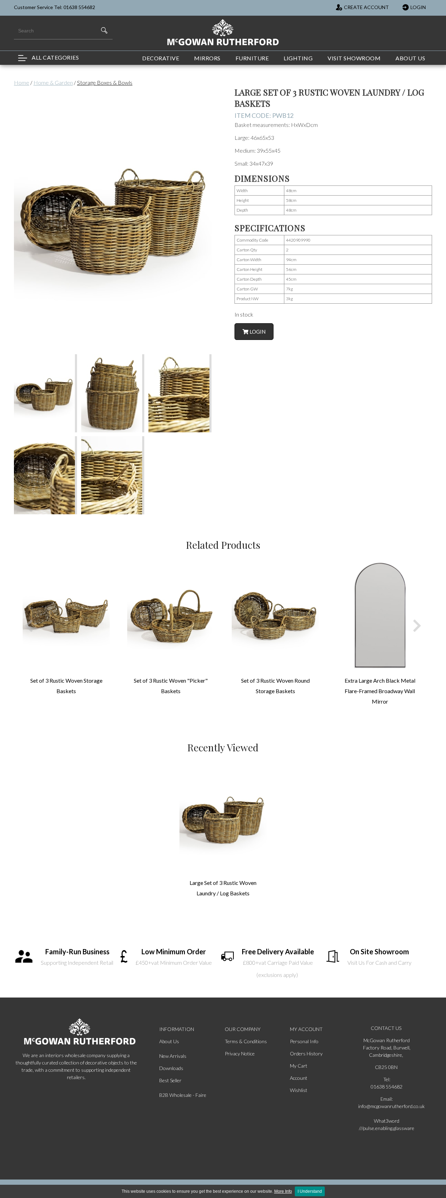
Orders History (306, 1053)
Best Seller (170, 1080)
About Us (169, 1041)
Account (298, 1078)
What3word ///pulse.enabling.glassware (386, 1124)
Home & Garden (53, 82)
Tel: (386, 1079)
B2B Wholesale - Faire (182, 1095)
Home (21, 82)
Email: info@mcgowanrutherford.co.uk (386, 1102)
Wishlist (298, 1090)
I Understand (310, 1191)
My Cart (298, 1066)
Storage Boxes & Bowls (104, 82)
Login (257, 331)
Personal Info (304, 1041)
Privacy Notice (240, 1053)
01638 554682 (386, 1087)
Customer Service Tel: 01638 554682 (54, 7)
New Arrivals (172, 1056)
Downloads (171, 1068)
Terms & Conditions (246, 1041)
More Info (283, 1191)
